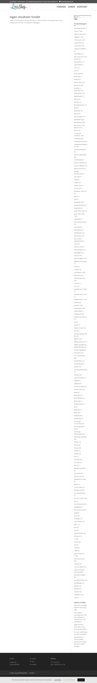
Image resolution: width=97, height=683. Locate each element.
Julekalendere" (78, 299)
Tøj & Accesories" (79, 559)
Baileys (76, 99)
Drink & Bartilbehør (80, 155)
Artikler (12, 658)
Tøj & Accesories (79, 554)
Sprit (75, 530)
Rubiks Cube (78, 476)
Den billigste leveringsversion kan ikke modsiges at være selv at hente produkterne (80, 617)
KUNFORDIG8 (78, 364)
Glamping (77, 219)
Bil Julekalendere (79, 105)
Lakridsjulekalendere (80, 370)
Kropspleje (77, 353)
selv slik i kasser (79, 498)
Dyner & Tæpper (79, 166)
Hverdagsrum (78, 272)
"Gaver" (76, 31)
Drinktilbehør (78, 160)
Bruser (76, 130)
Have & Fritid (78, 247)
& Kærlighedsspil (79, 28)
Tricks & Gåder (78, 567)
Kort (75, 331)
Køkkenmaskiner (79, 342)
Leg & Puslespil (79, 378)
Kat (75, 322)
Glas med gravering (80, 222)
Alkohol (76, 79)
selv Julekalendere (80, 493)
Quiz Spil (77, 462)
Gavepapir (77, 208)
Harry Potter (78, 236)
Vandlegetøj (77, 583)
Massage (77, 395)
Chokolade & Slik (79, 141)
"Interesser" (78, 40)
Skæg (75, 513)
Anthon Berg (78, 82)
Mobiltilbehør (78, 398)
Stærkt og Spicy (79, 533)
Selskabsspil (78, 490)
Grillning (76, 227)
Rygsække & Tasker (80, 479)
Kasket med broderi (80, 317)
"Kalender (77, 43)
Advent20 (77, 76)
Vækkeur (76, 586)
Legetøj (76, 380)
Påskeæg (76, 415)
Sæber (76, 484)
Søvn (75, 524)
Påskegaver (77, 418)
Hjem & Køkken (79, 258)
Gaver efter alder (79, 211)
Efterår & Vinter (79, 169)
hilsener (76, 256)
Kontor (76, 325)
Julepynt (76, 305)
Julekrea (76, 302)
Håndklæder (78, 230)
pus (75, 457)
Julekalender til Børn (80, 289)
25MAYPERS (77, 65)
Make (75, 392)
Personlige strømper (80, 437)
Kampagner (77, 314)
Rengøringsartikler (80, 468)
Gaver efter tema (79, 214)
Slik (75, 516)
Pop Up (76, 448)
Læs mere (57, 680)
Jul (75, 286)
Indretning (77, 275)
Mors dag (77, 401)
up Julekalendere (79, 580)
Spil (75, 527)
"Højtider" (77, 37)
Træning (76, 564)
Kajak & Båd (78, 311)
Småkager (77, 519)
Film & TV (77, 188)
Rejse (75, 465)
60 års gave (77, 74)
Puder (76, 451)
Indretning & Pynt (79, 278)
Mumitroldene (78, 404)
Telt (75, 545)
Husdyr (76, 269)
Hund (75, 266)
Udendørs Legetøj (79, 575)
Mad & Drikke (78, 389)
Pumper (76, 454)
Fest (75, 179)
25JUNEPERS (78, 62)
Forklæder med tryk (80, 191)
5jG (75, 71)
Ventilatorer (77, 595)
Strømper (77, 536)
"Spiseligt (77, 54)
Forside (61, 7)
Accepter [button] (81, 680)
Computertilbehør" (80, 149)
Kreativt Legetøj (79, 350)
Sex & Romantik (79, 504)
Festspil (76, 182)
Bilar (75, 108)
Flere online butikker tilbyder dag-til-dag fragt (80, 607)
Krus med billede (79, 356)
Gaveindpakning (79, 205)
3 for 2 (76, 68)
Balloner (76, 102)
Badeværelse (78, 93)
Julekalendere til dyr (80, 294)
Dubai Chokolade (79, 163)
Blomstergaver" (79, 117)
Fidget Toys (77, 185)
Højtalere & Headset (80, 261)
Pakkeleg (76, 410)
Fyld (75, 199)
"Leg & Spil (77, 46)
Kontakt (82, 7)
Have (75, 244)
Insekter (76, 283)
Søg (76, 19)
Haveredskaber (79, 250)
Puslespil (77, 459)
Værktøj (76, 589)
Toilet (75, 548)
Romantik (77, 473)
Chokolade (77, 138)
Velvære (76, 592)
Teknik (76, 542)
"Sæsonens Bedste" (80, 49)
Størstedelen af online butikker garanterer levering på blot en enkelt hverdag (80, 641)
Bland (76, 114)
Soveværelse (78, 521)
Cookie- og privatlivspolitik (18, 673)
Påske (76, 413)
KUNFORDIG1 (78, 361)
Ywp (75, 597)
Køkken (76, 339)
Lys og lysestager (79, 386)
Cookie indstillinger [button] (69, 680)
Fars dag (76, 177)
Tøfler (76, 551)
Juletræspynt (78, 308)
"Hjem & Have (78, 34)
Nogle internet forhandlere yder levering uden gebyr (80, 627)
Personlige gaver (79, 426)
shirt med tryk (78, 510)
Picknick (76, 442)
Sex (75, 501)
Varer (71, 7)
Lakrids (76, 367)
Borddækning (78, 119)
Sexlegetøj (77, 507)
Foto (75, 196)
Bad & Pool (77, 85)
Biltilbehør (77, 111)
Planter (76, 445)
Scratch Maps (78, 487)
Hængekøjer (78, 253)
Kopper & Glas (78, 328)
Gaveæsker (77, 202)
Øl (74, 407)
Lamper (76, 375)
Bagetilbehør (78, 96)
